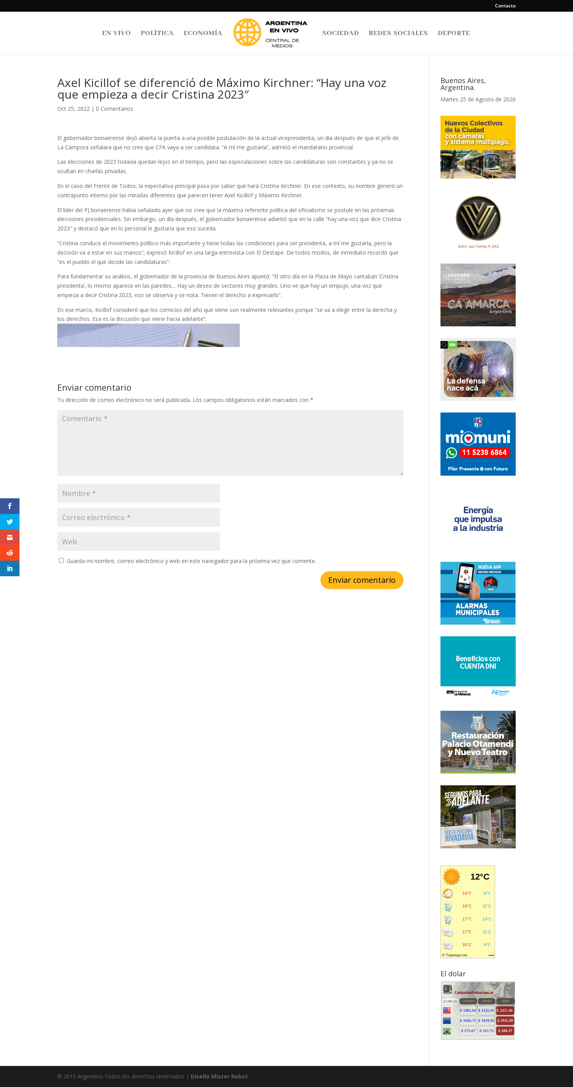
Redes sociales (398, 33)
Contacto (505, 6)
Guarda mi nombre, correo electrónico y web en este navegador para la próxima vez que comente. (191, 561)
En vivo (116, 33)
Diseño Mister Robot (219, 1076)
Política (157, 33)
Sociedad (340, 33)
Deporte (454, 33)
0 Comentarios (114, 108)
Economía (203, 33)
